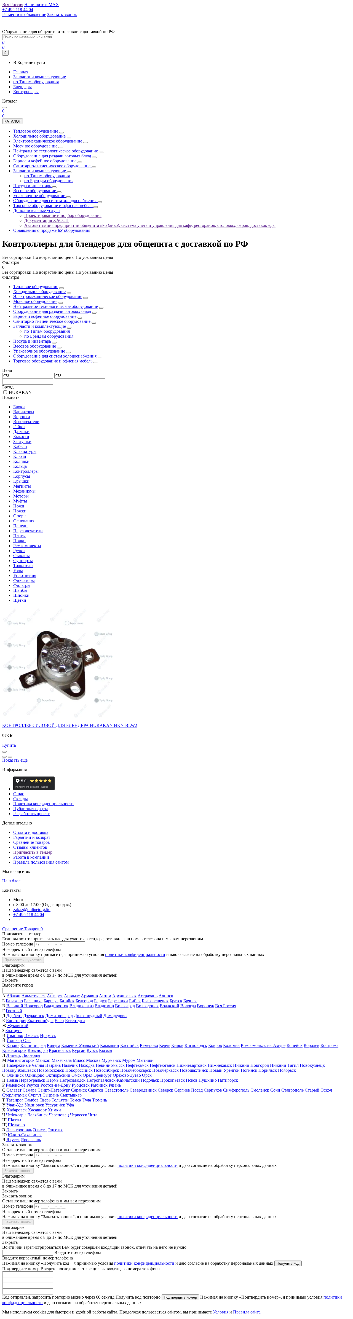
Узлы (18, 570)
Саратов (95, 1090)
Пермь (52, 1080)
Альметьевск (34, 995)
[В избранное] (4, 756)
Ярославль (31, 1139)
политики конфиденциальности (135, 954)
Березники (118, 1000)
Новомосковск (50, 1070)
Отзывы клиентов (30, 847)
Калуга (53, 1045)
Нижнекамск (220, 1065)
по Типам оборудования (36, 81)
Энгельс (55, 1129)
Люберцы (31, 1055)
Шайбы (20, 590)
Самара (29, 1090)
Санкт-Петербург (54, 1090)
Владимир (104, 1005)
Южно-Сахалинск (25, 1134)
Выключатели (26, 421)
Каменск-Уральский (80, 1045)
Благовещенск (155, 1000)
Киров (177, 1045)
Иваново (15, 1035)
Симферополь (236, 1090)
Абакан (13, 995)
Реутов (32, 1085)
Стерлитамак (14, 1095)
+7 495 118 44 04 (28, 914)
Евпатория (16, 1020)
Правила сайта (247, 1312)
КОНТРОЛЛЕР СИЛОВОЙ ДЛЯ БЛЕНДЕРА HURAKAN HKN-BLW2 (69, 725)
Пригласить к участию (23, 960)
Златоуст (14, 1030)
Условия (220, 1312)
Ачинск (166, 995)
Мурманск (111, 1060)
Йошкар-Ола (19, 1040)
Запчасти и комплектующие (39, 76)
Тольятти (60, 1100)
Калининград (33, 1045)
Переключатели (28, 530)
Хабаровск (17, 1110)
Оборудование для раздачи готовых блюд (52, 311)
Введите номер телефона (77, 1252)
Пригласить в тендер (32, 852)
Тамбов (32, 1100)
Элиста (40, 1129)
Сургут (34, 1095)
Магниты (22, 486)
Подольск (150, 1080)
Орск (147, 1075)
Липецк (13, 1055)
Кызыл (105, 1050)
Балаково (14, 1000)
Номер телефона (17, 944)
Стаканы (21, 555)
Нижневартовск (191, 1065)
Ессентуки (75, 1020)
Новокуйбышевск (19, 1070)
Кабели (20, 446)
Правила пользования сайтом (41, 862)
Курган (78, 1050)
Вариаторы (23, 411)
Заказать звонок (17, 1171)
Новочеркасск (165, 1070)
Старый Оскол (318, 1090)
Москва (93, 1060)
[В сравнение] (10, 756)
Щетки (19, 600)
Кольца (20, 466)
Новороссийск (79, 1070)
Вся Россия (225, 1005)
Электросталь (19, 1129)
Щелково (16, 1124)
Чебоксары (16, 1115)
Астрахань (147, 995)
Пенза (12, 1080)
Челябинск (38, 1115)
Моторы (21, 496)
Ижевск (31, 1035)
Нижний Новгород (251, 1065)
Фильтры (21, 585)
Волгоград (125, 1005)
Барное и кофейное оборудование (44, 316)
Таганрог (14, 1100)
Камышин (109, 1045)
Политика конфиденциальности (43, 803)
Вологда (188, 1005)
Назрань (53, 1065)
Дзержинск (33, 1015)
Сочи (275, 1090)
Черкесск (78, 1115)
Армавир (89, 995)
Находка (87, 1065)
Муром (128, 1060)
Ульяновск (34, 1105)
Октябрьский (58, 1075)
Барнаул (51, 1000)
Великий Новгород (24, 1005)
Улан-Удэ (14, 1105)
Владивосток (56, 1005)
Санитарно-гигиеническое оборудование (51, 321)
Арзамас (72, 995)
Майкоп (43, 1060)
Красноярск (60, 1050)
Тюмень (99, 1100)
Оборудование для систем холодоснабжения (55, 356)
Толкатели (23, 565)
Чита (92, 1115)
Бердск (100, 1000)
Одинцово (34, 1075)
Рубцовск (81, 1085)
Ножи (18, 506)
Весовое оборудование (34, 346)
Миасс (79, 1060)
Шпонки (21, 595)
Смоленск (259, 1090)
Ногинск (249, 1070)
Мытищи (145, 1060)
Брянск (190, 1000)
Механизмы (24, 491)
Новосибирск (106, 1070)
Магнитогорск (20, 1060)
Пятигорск (228, 1080)
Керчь (164, 1045)
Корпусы (21, 476)
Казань (12, 1045)
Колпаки (21, 461)
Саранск (79, 1090)
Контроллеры (26, 91)
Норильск (267, 1070)
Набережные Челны (25, 1065)
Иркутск (48, 1035)
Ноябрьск (287, 1070)
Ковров (215, 1045)
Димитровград (59, 1015)
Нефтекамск (137, 1065)
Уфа (70, 1105)
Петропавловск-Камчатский (113, 1080)
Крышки (21, 481)
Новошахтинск (194, 1070)
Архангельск (124, 995)
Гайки (19, 426)
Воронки (21, 416)
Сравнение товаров (31, 842)
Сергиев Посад (188, 1090)
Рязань (115, 1085)
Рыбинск (99, 1085)
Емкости (21, 436)
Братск (176, 1000)
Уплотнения (24, 575)
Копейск (295, 1045)
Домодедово (115, 1015)
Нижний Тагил (284, 1065)
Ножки (19, 511)
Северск (165, 1090)
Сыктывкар (71, 1095)
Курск (92, 1050)
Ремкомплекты (27, 545)
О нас (18, 793)
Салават (14, 1090)
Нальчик (70, 1065)
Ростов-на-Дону (56, 1085)
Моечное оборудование (35, 301)
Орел (87, 1075)
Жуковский (17, 1025)
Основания (23, 521)
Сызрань (50, 1095)
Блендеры (22, 86)
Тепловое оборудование (35, 286)
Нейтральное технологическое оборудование (55, 306)
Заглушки (22, 441)
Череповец (59, 1115)
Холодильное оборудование (39, 291)
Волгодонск (147, 1005)
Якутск (13, 1139)
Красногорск (14, 1050)
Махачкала (62, 1060)
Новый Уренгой (224, 1070)
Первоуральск (32, 1080)
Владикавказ (81, 1005)
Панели (20, 525)
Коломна (231, 1045)
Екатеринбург (40, 1020)
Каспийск (129, 1045)
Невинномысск (110, 1065)
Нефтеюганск (162, 1065)
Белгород (84, 1000)
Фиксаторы (24, 580)
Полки (19, 540)
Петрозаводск (72, 1080)
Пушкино (208, 1080)
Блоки (19, 406)
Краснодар (38, 1050)
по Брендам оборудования (48, 336)
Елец (59, 1020)
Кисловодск (195, 1045)
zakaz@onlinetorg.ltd (31, 909)
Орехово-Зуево (127, 1075)
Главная (20, 71)
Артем (105, 995)
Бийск (135, 1000)
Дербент (14, 1015)
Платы (19, 535)
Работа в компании (31, 857)
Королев (311, 1045)
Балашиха (33, 1000)
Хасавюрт (37, 1110)
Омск (76, 1075)
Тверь (45, 1100)
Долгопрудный (88, 1015)
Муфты (20, 501)
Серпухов (213, 1090)
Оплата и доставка (30, 832)
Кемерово (149, 1045)
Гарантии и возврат (31, 837)
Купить (9, 745)
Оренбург (102, 1075)
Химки (54, 1110)
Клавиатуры (24, 451)
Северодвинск (143, 1090)
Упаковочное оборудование (39, 351)
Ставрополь (292, 1090)
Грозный (14, 1010)
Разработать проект (31, 813)
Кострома (329, 1045)
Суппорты (23, 560)
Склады (20, 798)
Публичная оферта (30, 808)
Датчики (21, 431)
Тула (86, 1100)
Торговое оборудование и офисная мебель (52, 361)
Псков (191, 1080)
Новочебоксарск (135, 1070)
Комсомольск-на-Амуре (263, 1045)
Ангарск (55, 995)
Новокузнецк (312, 1065)
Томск (75, 1100)
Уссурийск (55, 1105)
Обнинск (15, 1075)
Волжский (169, 1005)
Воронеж (205, 1005)
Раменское (15, 1085)
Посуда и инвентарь (32, 341)
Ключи (19, 456)
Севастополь (117, 1090)
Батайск (67, 1000)
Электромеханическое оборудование (47, 296)
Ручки (19, 550)
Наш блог (11, 881)
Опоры (19, 516)
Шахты (14, 1119)
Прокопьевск (172, 1080)
